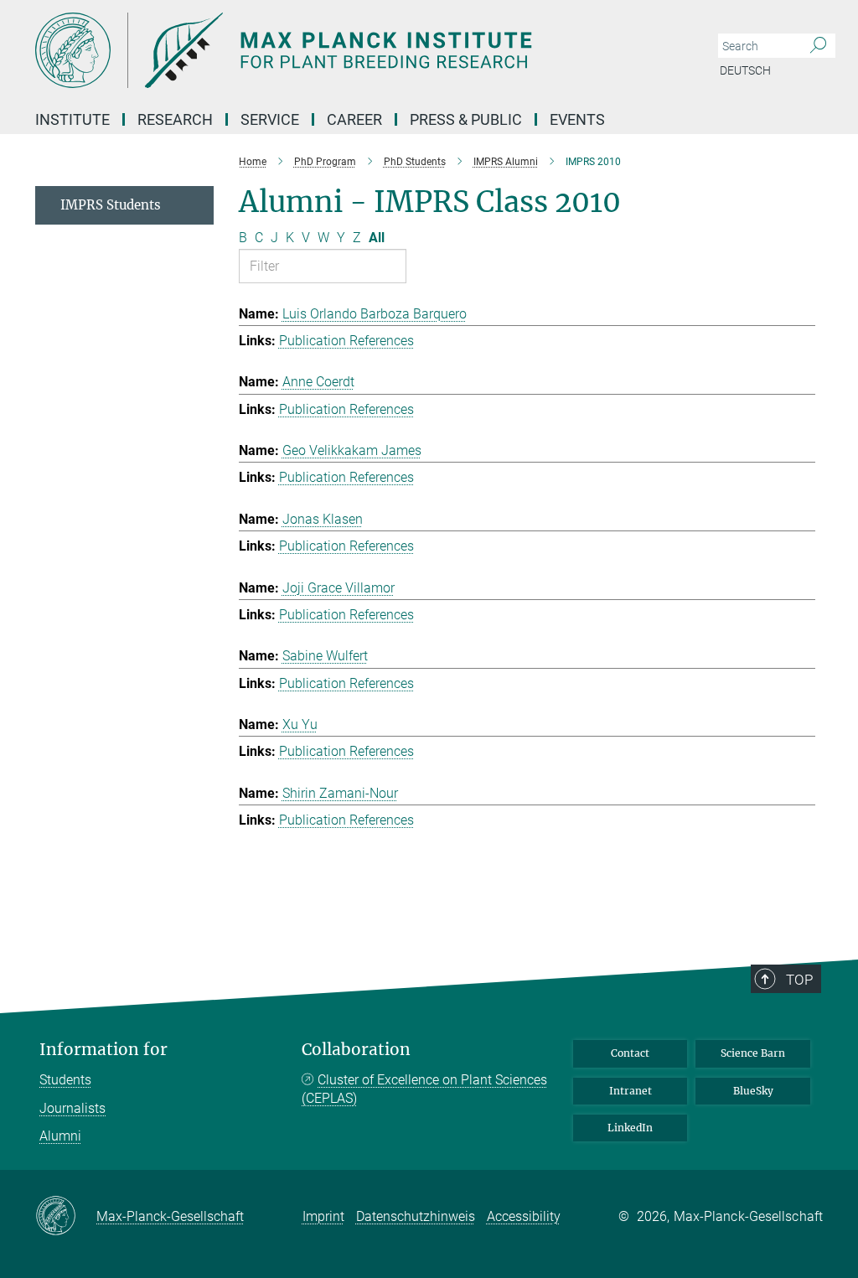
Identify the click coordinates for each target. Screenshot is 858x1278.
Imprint (323, 1216)
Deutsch (745, 70)
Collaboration (356, 1049)
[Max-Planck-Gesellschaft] (65, 1217)
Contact (630, 1053)
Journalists (72, 1108)
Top (799, 979)
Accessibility (524, 1216)
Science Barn (753, 1053)
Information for (103, 1049)
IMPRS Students (110, 205)
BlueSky (753, 1090)
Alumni (60, 1136)
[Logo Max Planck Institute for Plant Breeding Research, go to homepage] (349, 50)
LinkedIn (630, 1127)
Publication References (346, 341)
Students (65, 1080)
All (377, 238)
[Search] (818, 46)
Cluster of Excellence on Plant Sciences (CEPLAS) (424, 1089)
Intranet (630, 1090)
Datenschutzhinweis (415, 1216)
